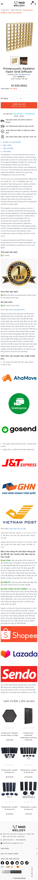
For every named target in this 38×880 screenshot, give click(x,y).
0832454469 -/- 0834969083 (24, 114)
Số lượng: (4, 98)
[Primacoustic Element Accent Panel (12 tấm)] (9, 723)
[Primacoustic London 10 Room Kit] (9, 797)
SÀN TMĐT (7, 151)
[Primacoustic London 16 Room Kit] (9, 760)
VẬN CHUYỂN (8, 148)
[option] (19, 36)
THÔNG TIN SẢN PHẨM (12, 142)
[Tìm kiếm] (35, 3)
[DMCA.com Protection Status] (11, 871)
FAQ (34, 692)
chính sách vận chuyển (17, 529)
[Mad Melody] (19, 3)
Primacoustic (25, 74)
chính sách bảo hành (17, 310)
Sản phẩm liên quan (19, 700)
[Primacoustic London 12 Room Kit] (28, 760)
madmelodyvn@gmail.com (13, 843)
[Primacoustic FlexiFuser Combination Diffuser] (28, 723)
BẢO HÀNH (7, 145)
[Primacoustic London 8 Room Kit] (28, 797)
